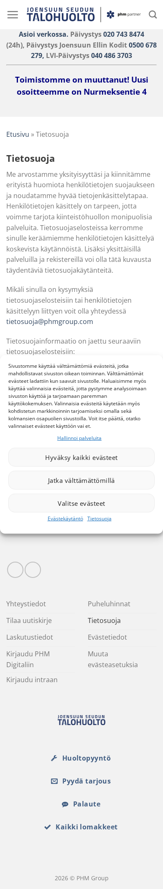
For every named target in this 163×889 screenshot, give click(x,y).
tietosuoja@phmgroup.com (49, 321)
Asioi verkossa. (44, 34)
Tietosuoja (99, 518)
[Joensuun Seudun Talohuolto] (83, 14)
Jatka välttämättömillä (81, 480)
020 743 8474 (123, 34)
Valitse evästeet (81, 503)
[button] (12, 14)
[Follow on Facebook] (15, 570)
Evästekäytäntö (65, 518)
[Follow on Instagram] (33, 570)
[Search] (153, 14)
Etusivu (17, 134)
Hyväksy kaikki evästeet (81, 457)
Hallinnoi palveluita (79, 438)
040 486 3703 (111, 55)
